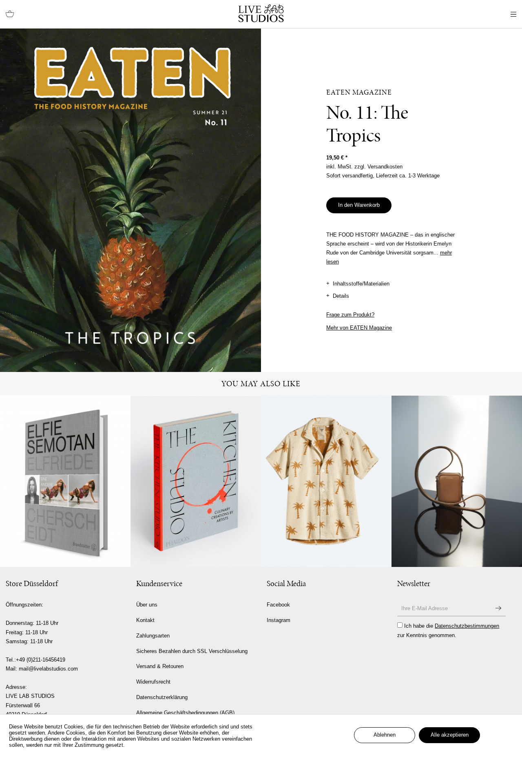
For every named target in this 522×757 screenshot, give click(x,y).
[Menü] (513, 14)
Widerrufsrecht (153, 682)
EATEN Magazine (359, 92)
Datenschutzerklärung (162, 697)
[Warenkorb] (10, 14)
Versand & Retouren (160, 666)
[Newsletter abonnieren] (498, 608)
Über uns (146, 605)
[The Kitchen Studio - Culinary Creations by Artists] (195, 481)
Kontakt (145, 620)
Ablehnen (385, 735)
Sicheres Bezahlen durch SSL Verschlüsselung (192, 651)
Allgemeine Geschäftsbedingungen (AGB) (185, 713)
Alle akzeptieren (450, 735)
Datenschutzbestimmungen (467, 626)
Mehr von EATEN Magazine (359, 328)
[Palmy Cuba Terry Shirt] (326, 481)
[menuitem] (10, 14)
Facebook (278, 605)
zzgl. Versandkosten (378, 167)
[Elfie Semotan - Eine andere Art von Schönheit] (65, 481)
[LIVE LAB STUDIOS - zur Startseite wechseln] (261, 13)
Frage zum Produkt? (350, 315)
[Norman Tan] (457, 481)
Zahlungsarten (153, 636)
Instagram (278, 620)
